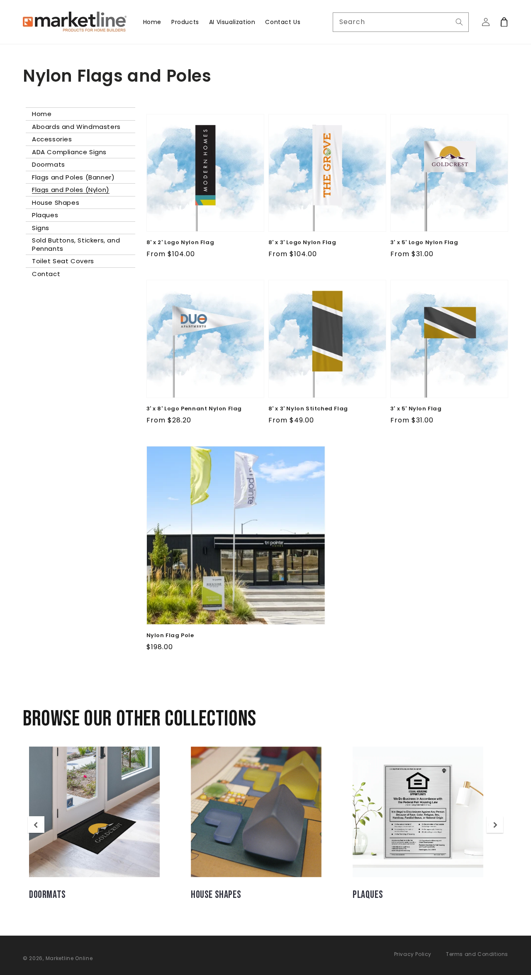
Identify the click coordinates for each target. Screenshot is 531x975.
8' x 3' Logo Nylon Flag (302, 242)
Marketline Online (69, 958)
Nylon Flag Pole (170, 635)
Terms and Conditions (477, 954)
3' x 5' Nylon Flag (416, 408)
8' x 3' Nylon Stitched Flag (308, 408)
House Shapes (216, 894)
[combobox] (401, 22)
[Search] (459, 22)
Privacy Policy (412, 954)
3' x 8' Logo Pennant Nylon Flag (194, 408)
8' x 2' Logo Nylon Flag (180, 242)
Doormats (47, 894)
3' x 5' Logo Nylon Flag (424, 242)
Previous (36, 825)
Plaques (368, 894)
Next (495, 825)
